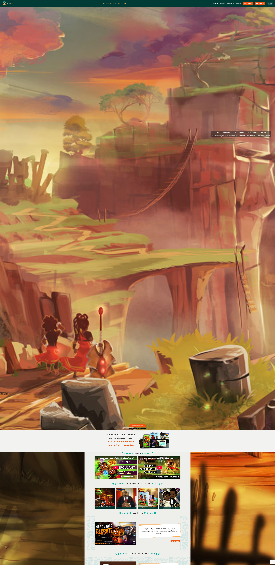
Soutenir (222, 3)
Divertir (215, 3)
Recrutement (248, 3)
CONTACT (238, 3)
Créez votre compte (137, 426)
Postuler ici (175, 541)
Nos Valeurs (230, 3)
